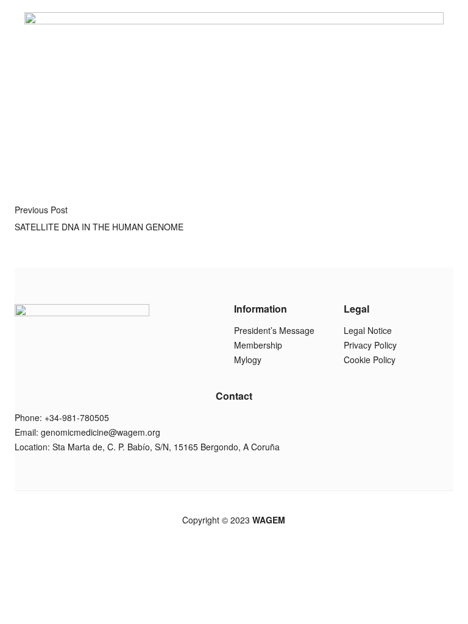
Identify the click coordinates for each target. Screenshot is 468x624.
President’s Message (274, 330)
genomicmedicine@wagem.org (100, 432)
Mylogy (247, 359)
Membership (258, 345)
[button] (356, 146)
